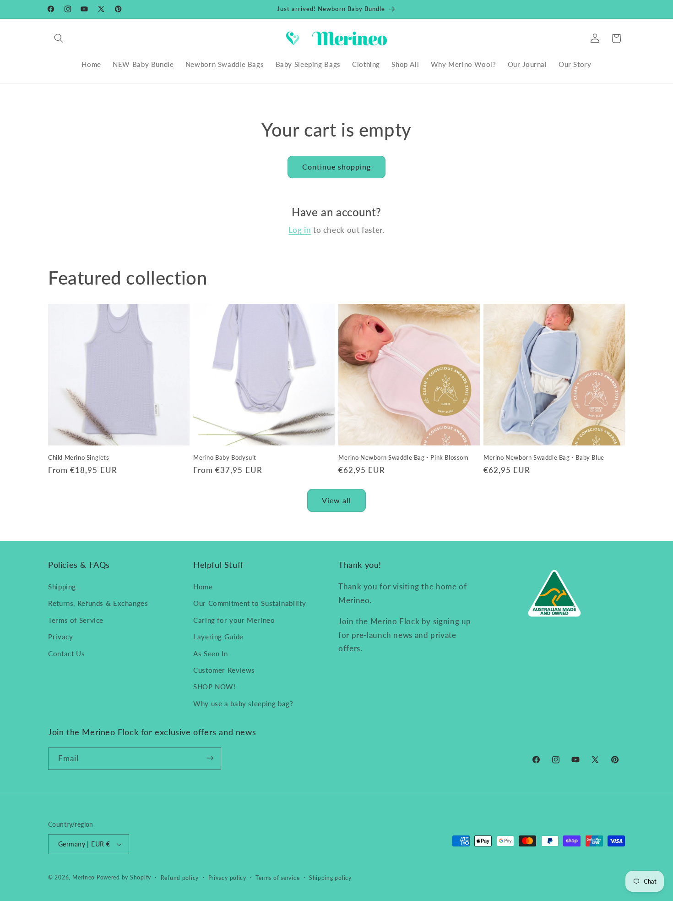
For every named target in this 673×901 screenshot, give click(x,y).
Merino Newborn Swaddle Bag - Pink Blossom (403, 457)
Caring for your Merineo (234, 620)
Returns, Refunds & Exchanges (98, 603)
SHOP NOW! (214, 687)
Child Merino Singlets (78, 457)
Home (203, 586)
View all (336, 500)
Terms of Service (75, 620)
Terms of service (277, 878)
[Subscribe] (210, 758)
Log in (299, 230)
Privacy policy (227, 878)
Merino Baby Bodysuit (224, 457)
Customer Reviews (224, 670)
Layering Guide (218, 636)
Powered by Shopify (124, 877)
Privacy (60, 636)
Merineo (83, 877)
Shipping (62, 586)
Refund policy (180, 878)
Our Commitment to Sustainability (249, 603)
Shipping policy (330, 878)
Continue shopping (336, 166)
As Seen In (210, 653)
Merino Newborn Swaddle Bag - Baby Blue (543, 457)
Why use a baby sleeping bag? (243, 703)
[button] (58, 38)
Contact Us (66, 653)
